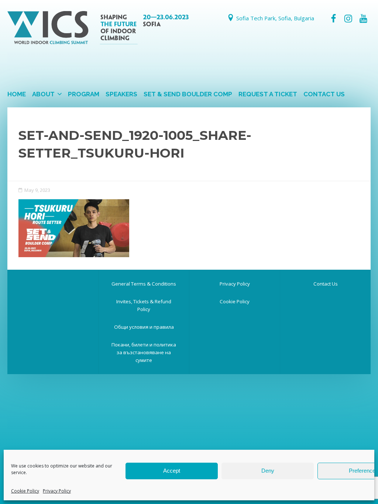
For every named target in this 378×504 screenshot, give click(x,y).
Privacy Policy (57, 491)
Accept (171, 470)
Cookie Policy (25, 491)
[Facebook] (333, 18)
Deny (267, 470)
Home (16, 94)
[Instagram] (348, 18)
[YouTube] (363, 18)
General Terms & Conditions (143, 283)
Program (83, 94)
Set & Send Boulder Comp (188, 94)
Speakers (121, 94)
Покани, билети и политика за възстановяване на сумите (143, 352)
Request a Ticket (267, 94)
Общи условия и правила (144, 327)
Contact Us (324, 94)
